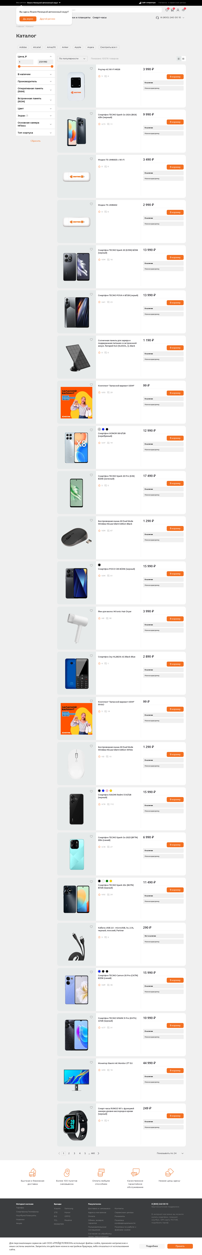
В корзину (175, 76)
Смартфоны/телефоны (27, 1212)
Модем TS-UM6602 (107, 205)
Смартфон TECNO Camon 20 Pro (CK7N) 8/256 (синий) (118, 976)
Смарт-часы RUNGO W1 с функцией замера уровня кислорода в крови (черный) (116, 1111)
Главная (20, 26)
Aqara (90, 47)
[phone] (183, 18)
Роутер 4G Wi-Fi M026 (109, 69)
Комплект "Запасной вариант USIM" (116, 386)
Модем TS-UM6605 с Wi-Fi (111, 160)
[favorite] (92, 69)
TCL (55, 1220)
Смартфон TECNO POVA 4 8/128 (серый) (118, 295)
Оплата (91, 1216)
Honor (67, 1212)
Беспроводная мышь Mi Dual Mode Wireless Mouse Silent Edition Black (115, 522)
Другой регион (47, 19)
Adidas (23, 47)
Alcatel (37, 47)
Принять (180, 1246)
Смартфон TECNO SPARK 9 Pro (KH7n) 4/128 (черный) (117, 1019)
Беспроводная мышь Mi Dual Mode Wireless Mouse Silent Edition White (115, 748)
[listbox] (44, 3)
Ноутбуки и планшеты (77, 17)
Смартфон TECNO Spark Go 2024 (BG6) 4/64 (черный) (117, 116)
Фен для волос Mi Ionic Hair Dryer (114, 611)
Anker (65, 47)
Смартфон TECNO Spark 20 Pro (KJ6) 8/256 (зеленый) (116, 477)
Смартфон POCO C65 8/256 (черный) (116, 569)
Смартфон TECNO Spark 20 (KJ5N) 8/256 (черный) (118, 251)
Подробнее (152, 1246)
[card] (179, 58)
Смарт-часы (100, 17)
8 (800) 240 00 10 (170, 17)
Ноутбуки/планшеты (26, 1215)
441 (93, 1153)
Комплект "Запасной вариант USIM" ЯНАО (116, 703)
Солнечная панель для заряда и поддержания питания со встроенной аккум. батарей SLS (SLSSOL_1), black (117, 343)
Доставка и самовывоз (99, 1208)
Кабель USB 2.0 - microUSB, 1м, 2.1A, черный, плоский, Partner (116, 929)
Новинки (20, 1219)
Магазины (162, 3)
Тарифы (20, 1208)
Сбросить (35, 141)
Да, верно (28, 19)
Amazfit (51, 47)
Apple (78, 47)
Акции (19, 1223)
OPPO (67, 1216)
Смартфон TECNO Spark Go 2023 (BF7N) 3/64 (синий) (118, 838)
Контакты (119, 1208)
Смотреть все (108, 47)
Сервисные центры (124, 1212)
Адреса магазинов (97, 1212)
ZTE (56, 1212)
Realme (68, 1220)
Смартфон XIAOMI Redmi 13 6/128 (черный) (114, 796)
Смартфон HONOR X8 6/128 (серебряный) (112, 434)
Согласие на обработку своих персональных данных (100, 1236)
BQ (55, 1216)
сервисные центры (178, 3)
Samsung (69, 1208)
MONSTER (59, 1224)
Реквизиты (120, 1216)
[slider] (19, 66)
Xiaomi (57, 1208)
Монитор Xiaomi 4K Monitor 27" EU (115, 1063)
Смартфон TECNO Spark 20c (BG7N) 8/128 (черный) (116, 886)
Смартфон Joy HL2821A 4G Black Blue (116, 657)
